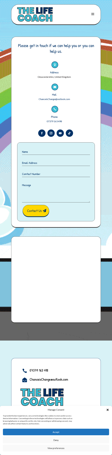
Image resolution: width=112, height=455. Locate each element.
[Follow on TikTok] (69, 133)
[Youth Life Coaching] (35, 14)
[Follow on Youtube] (60, 133)
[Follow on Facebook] (42, 133)
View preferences (56, 448)
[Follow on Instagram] (51, 133)
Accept (56, 432)
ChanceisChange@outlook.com (54, 99)
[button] (107, 409)
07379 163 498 (54, 121)
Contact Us (34, 210)
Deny (56, 440)
